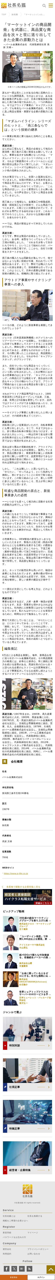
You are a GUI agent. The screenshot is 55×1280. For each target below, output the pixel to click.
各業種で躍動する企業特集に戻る (23, 887)
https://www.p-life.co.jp (16, 873)
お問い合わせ (34, 1254)
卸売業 (15, 15)
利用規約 (7, 1254)
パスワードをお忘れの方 (14, 1237)
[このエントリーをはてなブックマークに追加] (22, 1269)
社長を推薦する (35, 1216)
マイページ (33, 1233)
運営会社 (7, 1249)
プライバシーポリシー (38, 1249)
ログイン (41, 1277)
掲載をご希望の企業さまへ (15, 1221)
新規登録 (13, 1277)
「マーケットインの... (34, 15)
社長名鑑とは (9, 1216)
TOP (4, 15)
